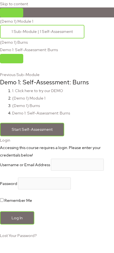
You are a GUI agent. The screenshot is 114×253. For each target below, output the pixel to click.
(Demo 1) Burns (26, 105)
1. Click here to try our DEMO (49, 11)
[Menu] (11, 58)
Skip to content (14, 3)
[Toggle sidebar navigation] (11, 12)
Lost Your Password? (18, 235)
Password (8, 183)
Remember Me (18, 200)
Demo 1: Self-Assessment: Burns (41, 113)
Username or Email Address (25, 164)
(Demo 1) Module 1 (28, 98)
